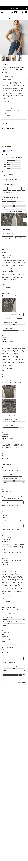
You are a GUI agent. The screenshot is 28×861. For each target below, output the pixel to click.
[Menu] (2, 12)
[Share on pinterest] (13, 128)
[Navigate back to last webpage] (2, 16)
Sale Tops (6, 15)
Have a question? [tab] (15, 139)
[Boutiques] (6, 12)
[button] (26, 12)
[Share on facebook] (8, 128)
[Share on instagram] (10, 128)
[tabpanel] (14, 413)
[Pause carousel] (27, 8)
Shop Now (12, 8)
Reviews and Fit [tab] (5, 139)
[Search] (22, 12)
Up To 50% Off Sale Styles (14, 7)
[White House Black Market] (14, 12)
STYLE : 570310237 (7, 79)
